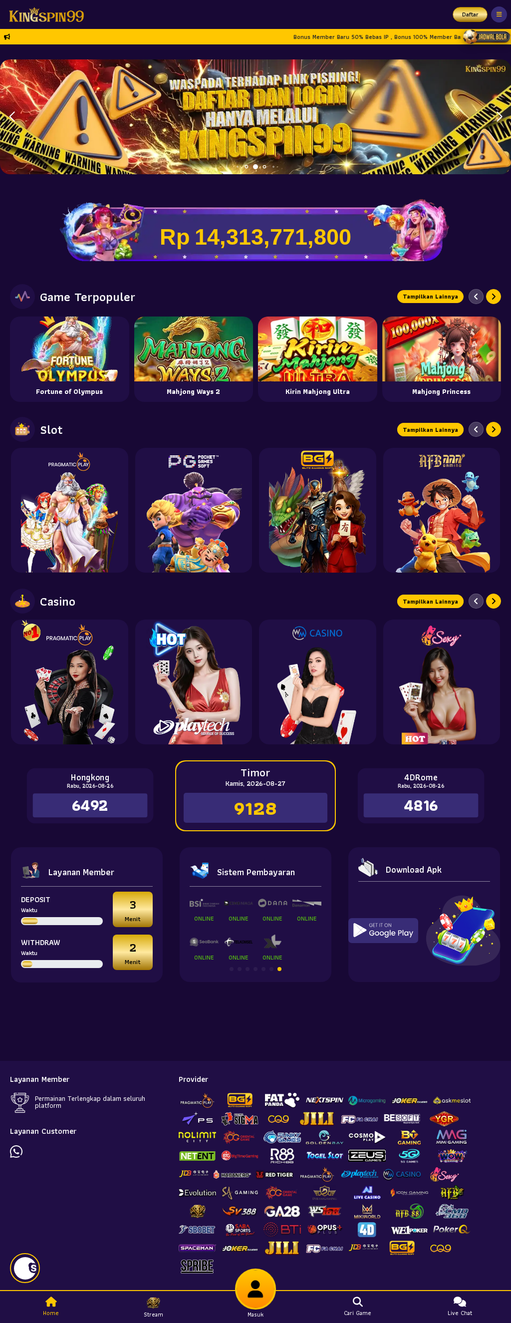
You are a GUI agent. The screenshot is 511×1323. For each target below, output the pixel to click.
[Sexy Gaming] (442, 682)
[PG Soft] (194, 510)
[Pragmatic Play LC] (69, 682)
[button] (499, 117)
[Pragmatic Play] (69, 510)
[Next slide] (493, 296)
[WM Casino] (317, 682)
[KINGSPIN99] (44, 14)
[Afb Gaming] (442, 510)
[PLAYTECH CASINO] (194, 682)
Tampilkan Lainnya (430, 296)
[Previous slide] (476, 296)
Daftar (470, 14)
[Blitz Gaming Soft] (317, 510)
